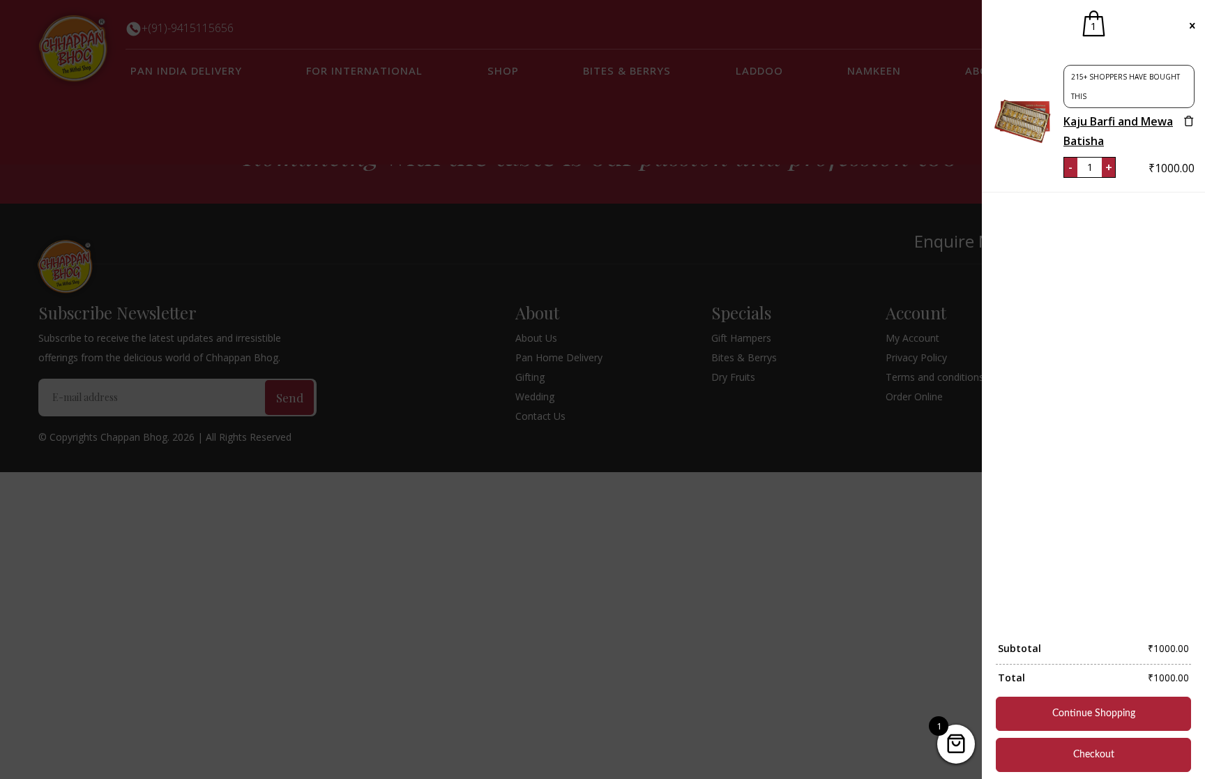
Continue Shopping (1093, 713)
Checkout (1093, 754)
